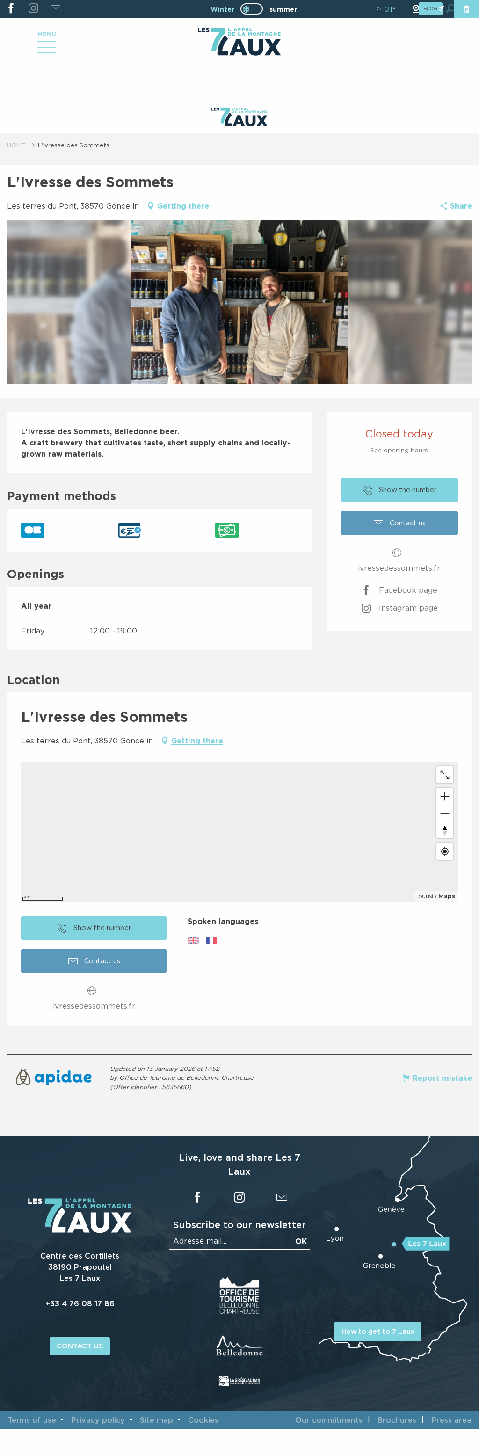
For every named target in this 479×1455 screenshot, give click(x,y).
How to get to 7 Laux (377, 1331)
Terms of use (31, 1420)
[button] (240, 302)
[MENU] (46, 50)
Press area (451, 1420)
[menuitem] (239, 43)
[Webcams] (415, 9)
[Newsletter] (55, 9)
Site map (156, 1420)
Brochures (396, 1420)
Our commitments (329, 1420)
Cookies (203, 1420)
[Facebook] (11, 9)
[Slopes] (441, 9)
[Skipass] (466, 9)
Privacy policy (98, 1420)
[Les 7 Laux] (79, 1230)
